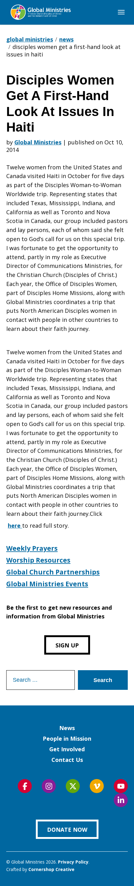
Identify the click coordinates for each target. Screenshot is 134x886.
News (67, 728)
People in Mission (67, 738)
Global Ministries (37, 142)
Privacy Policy (73, 862)
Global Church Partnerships (53, 572)
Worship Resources (38, 560)
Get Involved (67, 749)
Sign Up (67, 645)
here (15, 525)
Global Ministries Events (47, 583)
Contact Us (67, 759)
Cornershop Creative (51, 869)
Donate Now (67, 829)
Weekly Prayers (32, 548)
